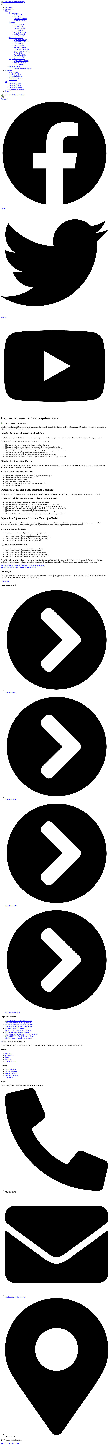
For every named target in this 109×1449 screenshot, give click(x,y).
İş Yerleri (12, 22)
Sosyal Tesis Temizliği (21, 49)
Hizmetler (8, 11)
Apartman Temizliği (20, 19)
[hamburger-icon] (2, 4)
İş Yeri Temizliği (19, 24)
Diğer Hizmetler (14, 66)
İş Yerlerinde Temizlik (16, 89)
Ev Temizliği (18, 15)
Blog (6, 82)
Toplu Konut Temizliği (21, 61)
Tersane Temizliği (20, 55)
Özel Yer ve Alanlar (16, 38)
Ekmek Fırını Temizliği (21, 51)
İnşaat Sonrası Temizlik (21, 42)
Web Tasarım (5, 1443)
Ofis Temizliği (18, 26)
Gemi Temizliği (19, 57)
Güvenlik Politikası (15, 76)
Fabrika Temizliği (19, 28)
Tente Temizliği (19, 45)
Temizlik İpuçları (15, 84)
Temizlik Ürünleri (15, 85)
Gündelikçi (17, 17)
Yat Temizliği (18, 53)
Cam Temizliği (19, 43)
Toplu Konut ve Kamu (17, 59)
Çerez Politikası (14, 72)
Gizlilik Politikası (15, 74)
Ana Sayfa (8, 7)
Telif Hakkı (13, 80)
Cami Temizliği (19, 64)
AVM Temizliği (19, 36)
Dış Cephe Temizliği (20, 40)
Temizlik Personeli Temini (22, 68)
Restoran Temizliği (20, 32)
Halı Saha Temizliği (20, 47)
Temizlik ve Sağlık (15, 87)
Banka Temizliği (19, 34)
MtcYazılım (15, 1443)
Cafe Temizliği (19, 30)
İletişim (7, 91)
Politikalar (8, 70)
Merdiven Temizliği (20, 21)
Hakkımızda (9, 9)
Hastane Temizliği (20, 63)
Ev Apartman (13, 13)
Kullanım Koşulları (15, 78)
